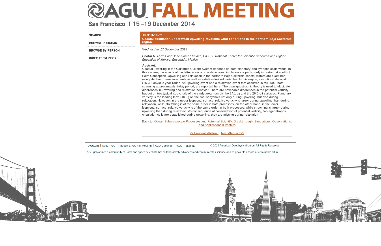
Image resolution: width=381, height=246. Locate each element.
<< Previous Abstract (204, 133)
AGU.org (93, 145)
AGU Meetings (163, 145)
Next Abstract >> (232, 133)
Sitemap (190, 145)
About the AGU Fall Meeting (135, 145)
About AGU (108, 145)
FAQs (179, 145)
